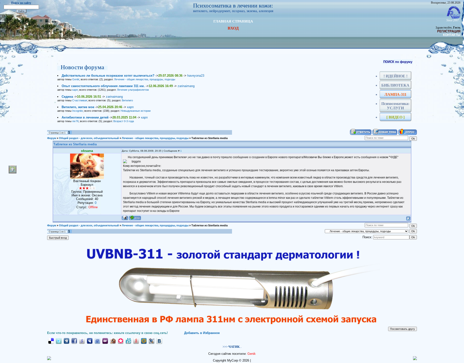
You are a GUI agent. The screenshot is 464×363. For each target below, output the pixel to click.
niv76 (75, 121)
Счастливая (79, 100)
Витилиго (127, 100)
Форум (51, 138)
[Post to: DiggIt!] (66, 340)
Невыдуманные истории (136, 110)
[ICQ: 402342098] (135, 217)
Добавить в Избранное (202, 333)
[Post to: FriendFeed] (97, 340)
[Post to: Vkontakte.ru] (159, 340)
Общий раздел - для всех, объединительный (89, 138)
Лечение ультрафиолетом (133, 89)
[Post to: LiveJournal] (151, 340)
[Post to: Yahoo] (105, 340)
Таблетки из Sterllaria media (209, 138)
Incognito (77, 110)
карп (75, 89)
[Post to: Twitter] (59, 340)
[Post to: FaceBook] (74, 340)
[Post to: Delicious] (51, 340)
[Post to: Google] (82, 340)
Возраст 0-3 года (123, 121)
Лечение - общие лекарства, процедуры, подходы (144, 79)
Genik (75, 79)
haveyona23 (195, 75)
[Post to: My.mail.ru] (144, 340)
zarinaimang (186, 86)
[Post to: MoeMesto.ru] (128, 340)
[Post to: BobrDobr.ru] (113, 340)
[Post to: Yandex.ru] (136, 340)
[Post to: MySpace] (90, 340)
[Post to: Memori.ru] (120, 340)
